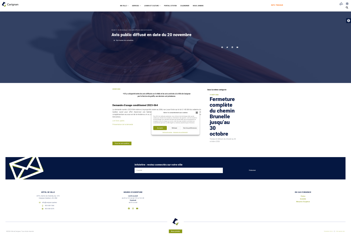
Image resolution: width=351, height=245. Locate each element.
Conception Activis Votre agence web (334, 231)
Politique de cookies (167, 132)
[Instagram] (133, 208)
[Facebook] (129, 208)
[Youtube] (137, 208)
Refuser (174, 128)
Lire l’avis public (118, 121)
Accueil (114, 30)
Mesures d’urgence (303, 202)
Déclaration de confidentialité (180, 132)
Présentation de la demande (122, 124)
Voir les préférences (190, 128)
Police (303, 196)
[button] (197, 113)
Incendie (303, 199)
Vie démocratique (122, 30)
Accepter (160, 128)
